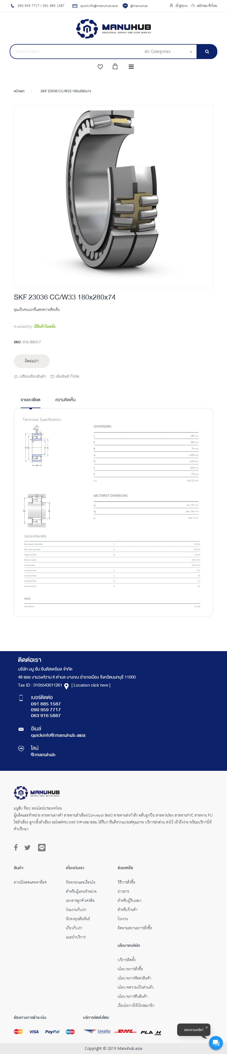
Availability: (23, 326)
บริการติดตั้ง (127, 961)
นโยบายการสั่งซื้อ (130, 970)
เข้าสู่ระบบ (182, 6)
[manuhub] (113, 29)
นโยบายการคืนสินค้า (133, 997)
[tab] (30, 402)
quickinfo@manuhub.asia (58, 735)
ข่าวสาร (123, 892)
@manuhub (139, 6)
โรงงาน (123, 920)
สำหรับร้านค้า (127, 910)
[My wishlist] (100, 67)
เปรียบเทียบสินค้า (32, 376)
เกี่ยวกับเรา (74, 929)
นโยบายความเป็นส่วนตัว (136, 988)
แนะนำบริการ (76, 938)
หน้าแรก (19, 91)
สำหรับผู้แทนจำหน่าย (81, 892)
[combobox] (75, 51)
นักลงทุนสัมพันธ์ (78, 920)
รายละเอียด (30, 400)
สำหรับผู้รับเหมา (129, 901)
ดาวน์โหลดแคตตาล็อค (30, 883)
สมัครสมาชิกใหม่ (207, 6)
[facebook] (17, 848)
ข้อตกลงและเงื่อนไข (81, 883)
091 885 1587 (46, 704)
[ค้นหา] (207, 52)
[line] (41, 847)
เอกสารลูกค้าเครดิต (80, 901)
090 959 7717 (46, 710)
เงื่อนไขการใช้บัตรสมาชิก (136, 1006)
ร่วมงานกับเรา (76, 910)
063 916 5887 (46, 716)
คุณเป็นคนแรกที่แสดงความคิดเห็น (37, 310)
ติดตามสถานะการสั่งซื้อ (135, 929)
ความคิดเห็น (65, 400)
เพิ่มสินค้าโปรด (67, 376)
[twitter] (27, 848)
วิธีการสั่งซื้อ (126, 883)
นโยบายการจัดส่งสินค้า (134, 979)
